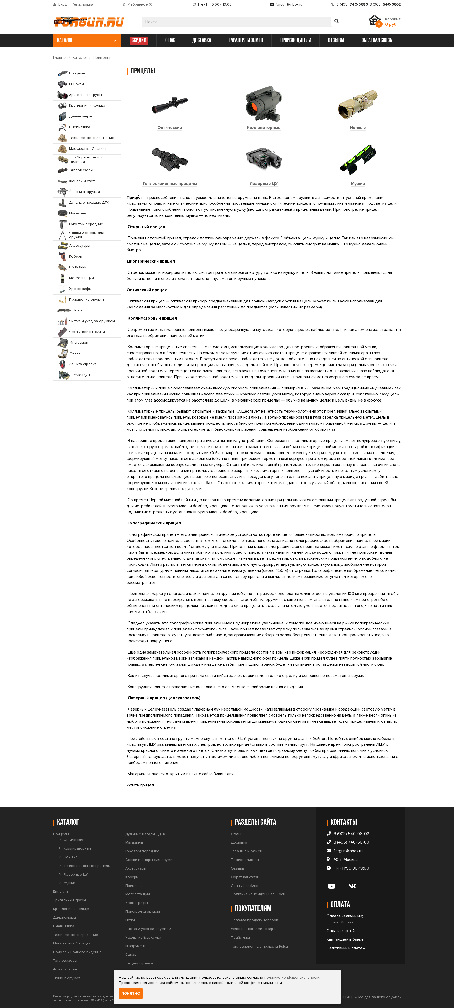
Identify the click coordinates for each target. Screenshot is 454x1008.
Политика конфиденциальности (258, 894)
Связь (130, 954)
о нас (170, 41)
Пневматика (63, 926)
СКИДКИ (139, 41)
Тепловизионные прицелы (169, 183)
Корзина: (393, 22)
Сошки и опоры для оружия (149, 859)
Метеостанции (137, 894)
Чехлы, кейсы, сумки (143, 937)
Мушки (358, 183)
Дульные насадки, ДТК (145, 834)
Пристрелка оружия (142, 911)
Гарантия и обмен (246, 851)
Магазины (134, 842)
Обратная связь (245, 877)
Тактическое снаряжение (75, 935)
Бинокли (60, 891)
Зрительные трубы (69, 900)
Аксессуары (135, 868)
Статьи (237, 834)
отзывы (336, 41)
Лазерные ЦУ (264, 183)
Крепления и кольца (71, 909)
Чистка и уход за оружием (148, 929)
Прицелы (101, 57)
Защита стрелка (139, 963)
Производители (245, 859)
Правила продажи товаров (254, 920)
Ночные (358, 127)
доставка (201, 41)
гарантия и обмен (246, 41)
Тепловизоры (65, 960)
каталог (65, 41)
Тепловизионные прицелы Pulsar (260, 946)
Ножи (130, 920)
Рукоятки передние (142, 851)
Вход (62, 4)
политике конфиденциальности (291, 977)
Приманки (134, 885)
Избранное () (140, 4)
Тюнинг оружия (66, 978)
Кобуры (132, 877)
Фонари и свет (66, 969)
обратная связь (377, 41)
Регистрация (82, 4)
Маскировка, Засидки (72, 943)
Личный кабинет (245, 885)
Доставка (239, 842)
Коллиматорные (264, 127)
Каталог (80, 57)
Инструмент (135, 946)
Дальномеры (64, 917)
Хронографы (136, 903)
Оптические (169, 127)
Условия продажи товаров (254, 929)
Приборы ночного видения (77, 952)
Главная (60, 57)
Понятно (130, 993)
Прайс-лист (240, 937)
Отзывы (238, 868)
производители (295, 41)
